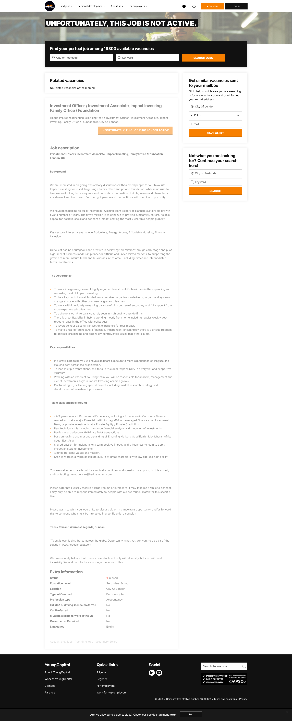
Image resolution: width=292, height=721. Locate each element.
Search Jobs (203, 57)
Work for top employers (112, 692)
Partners (50, 692)
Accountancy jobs (61, 641)
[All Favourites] (184, 6)
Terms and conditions (225, 699)
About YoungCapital (57, 672)
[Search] (194, 6)
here (172, 714)
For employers (105, 685)
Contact (50, 685)
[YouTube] (160, 673)
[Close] (287, 714)
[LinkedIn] (152, 673)
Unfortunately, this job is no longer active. (135, 130)
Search (215, 191)
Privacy (243, 699)
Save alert (215, 133)
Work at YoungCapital (58, 679)
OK (190, 714)
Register (212, 6)
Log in (236, 6)
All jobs (101, 672)
